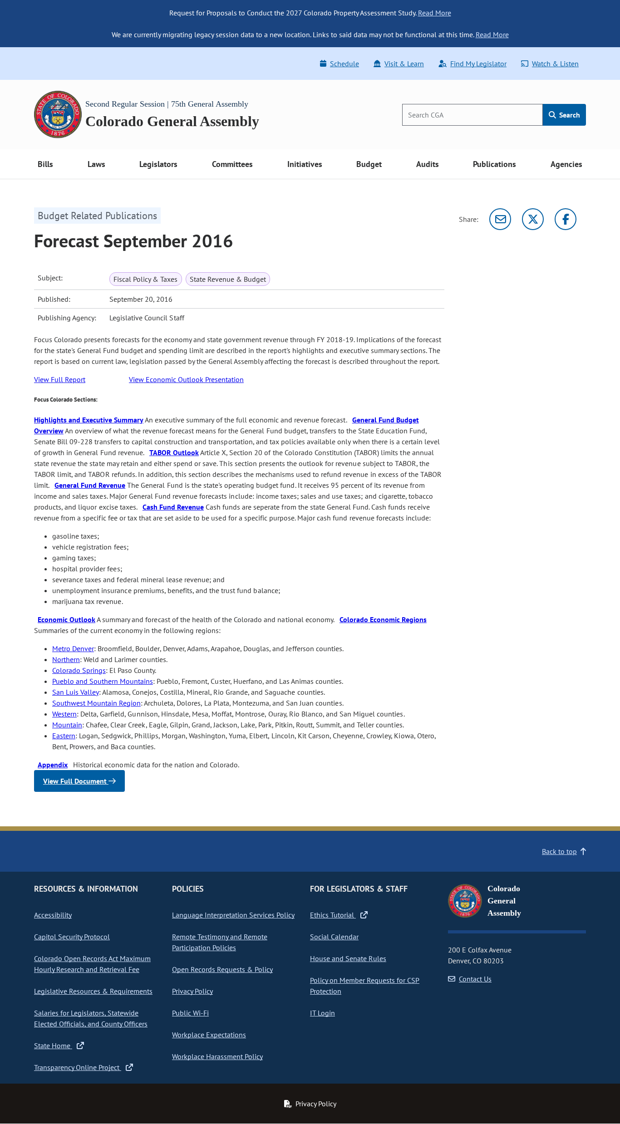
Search (568, 114)
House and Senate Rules (348, 958)
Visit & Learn (404, 63)
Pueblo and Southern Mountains (102, 681)
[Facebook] (565, 219)
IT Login (322, 1012)
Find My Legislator (478, 63)
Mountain (67, 724)
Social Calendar (334, 936)
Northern (66, 659)
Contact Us (475, 978)
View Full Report (59, 379)
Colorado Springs (79, 670)
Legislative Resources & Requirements (93, 991)
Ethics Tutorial (333, 914)
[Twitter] (533, 219)
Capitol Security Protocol (72, 936)
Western (64, 713)
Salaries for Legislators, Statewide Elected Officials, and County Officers (91, 1018)
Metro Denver (73, 648)
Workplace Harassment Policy (217, 1056)
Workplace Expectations (209, 1034)
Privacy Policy (192, 991)
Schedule (344, 63)
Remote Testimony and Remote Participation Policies (219, 942)
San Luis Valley (75, 692)
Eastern (63, 735)
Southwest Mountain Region (96, 702)
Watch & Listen (555, 63)
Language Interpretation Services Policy (233, 914)
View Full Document (75, 780)
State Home (53, 1045)
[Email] (500, 219)
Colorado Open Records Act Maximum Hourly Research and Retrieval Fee (92, 964)
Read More (434, 12)
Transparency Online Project (77, 1067)
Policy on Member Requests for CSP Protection (364, 986)
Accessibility (53, 914)
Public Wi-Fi (190, 1012)
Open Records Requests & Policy (222, 969)
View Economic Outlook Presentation (186, 379)
